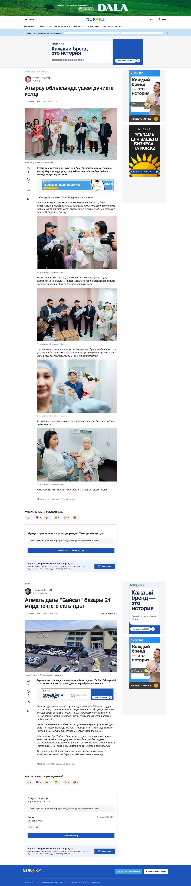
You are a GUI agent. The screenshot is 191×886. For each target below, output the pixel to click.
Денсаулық (28, 26)
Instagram (106, 566)
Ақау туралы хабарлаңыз (128, 872)
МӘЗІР (31, 19)
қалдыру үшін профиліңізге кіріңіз (84, 541)
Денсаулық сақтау (115, 26)
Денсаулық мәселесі (62, 26)
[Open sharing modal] (28, 190)
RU (151, 19)
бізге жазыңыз (68, 499)
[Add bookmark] (28, 199)
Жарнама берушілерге (156, 872)
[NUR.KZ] (95, 19)
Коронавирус (45, 26)
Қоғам (27, 584)
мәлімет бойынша (93, 706)
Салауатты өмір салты (96, 26)
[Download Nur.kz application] (95, 8)
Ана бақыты (79, 26)
